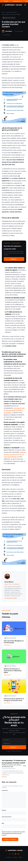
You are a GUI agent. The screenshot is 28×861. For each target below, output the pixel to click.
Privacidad (8, 857)
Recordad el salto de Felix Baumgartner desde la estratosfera (14, 410)
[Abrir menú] (25, 5)
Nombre (4, 810)
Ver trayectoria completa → (11, 598)
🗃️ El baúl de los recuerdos (9, 17)
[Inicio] (14, 850)
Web (3, 823)
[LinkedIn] (15, 854)
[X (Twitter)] (9, 854)
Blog (3, 12)
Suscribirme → (14, 747)
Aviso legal (14, 857)
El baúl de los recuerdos (11, 12)
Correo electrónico (7, 816)
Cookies (20, 857)
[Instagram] (12, 854)
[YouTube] (18, 854)
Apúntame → (14, 259)
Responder (4, 776)
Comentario (5, 790)
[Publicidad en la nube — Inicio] (12, 4)
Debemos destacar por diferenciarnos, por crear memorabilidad (15, 454)
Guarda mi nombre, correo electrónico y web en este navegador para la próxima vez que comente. (13, 833)
